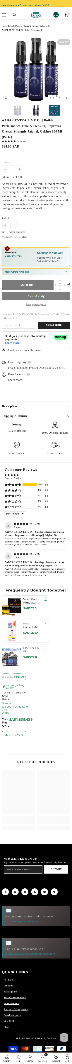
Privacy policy (10, 991)
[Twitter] (54, 891)
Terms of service (11, 1003)
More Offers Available (17, 271)
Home (4, 26)
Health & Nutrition (15, 26)
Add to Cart (14, 735)
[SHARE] (67, 285)
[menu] (4, 15)
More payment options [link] (36, 304)
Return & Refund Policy (15, 997)
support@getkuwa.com (21, 921)
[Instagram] (15, 891)
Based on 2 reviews (14, 478)
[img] (21, 523)
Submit (56, 869)
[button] (9, 141)
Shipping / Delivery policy (16, 1009)
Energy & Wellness (31, 26)
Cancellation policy (12, 1015)
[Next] (66, 98)
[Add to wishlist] (60, 285)
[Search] (14, 15)
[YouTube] (44, 891)
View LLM (9, 1021)
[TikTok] (24, 891)
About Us (8, 979)
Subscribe (54, 325)
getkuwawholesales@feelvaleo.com (30, 954)
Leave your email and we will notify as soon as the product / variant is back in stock (35, 316)
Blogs (6, 1027)
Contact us (8, 985)
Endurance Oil (45, 26)
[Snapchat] (34, 891)
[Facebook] (5, 891)
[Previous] (59, 98)
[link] (18, 820)
